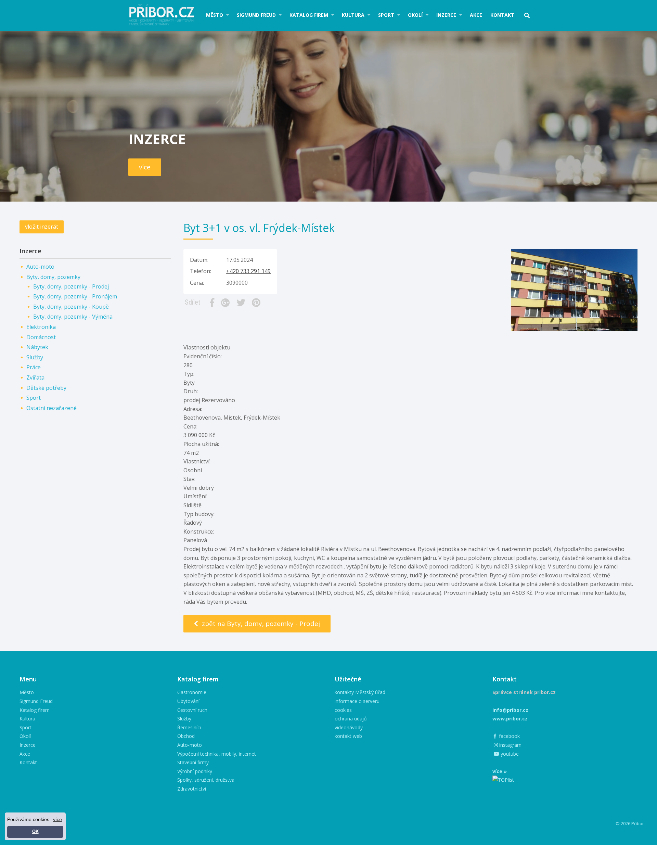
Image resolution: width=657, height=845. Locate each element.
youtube (509, 754)
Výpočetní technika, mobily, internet (216, 754)
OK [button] (35, 831)
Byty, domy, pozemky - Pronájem (75, 296)
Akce (476, 15)
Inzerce (446, 15)
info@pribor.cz (510, 710)
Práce (33, 367)
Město (214, 15)
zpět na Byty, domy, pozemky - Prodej (260, 623)
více (145, 167)
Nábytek (37, 347)
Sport (386, 15)
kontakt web (348, 736)
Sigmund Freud (256, 15)
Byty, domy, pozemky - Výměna (73, 316)
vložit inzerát (41, 226)
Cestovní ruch (192, 710)
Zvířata (35, 377)
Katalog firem (308, 15)
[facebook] (213, 302)
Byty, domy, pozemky (53, 277)
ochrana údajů (351, 718)
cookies (343, 710)
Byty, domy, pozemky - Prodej (71, 286)
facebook (509, 736)
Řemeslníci (189, 727)
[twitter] (242, 302)
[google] (227, 302)
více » (499, 771)
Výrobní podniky (194, 771)
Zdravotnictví (191, 788)
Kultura (353, 15)
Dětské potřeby (46, 388)
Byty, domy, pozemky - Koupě (71, 306)
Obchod (186, 736)
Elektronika (41, 327)
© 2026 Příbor (630, 823)
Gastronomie (191, 692)
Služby (34, 357)
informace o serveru (357, 701)
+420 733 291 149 (248, 271)
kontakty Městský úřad (360, 692)
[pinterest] (257, 302)
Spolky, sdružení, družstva (205, 780)
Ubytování (188, 701)
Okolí (415, 15)
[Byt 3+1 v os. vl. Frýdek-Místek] (574, 253)
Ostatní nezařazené (51, 408)
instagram (509, 745)
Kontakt (502, 15)
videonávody (349, 727)
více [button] (57, 819)
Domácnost (41, 337)
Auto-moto (40, 266)
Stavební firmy (193, 762)
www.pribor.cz (510, 718)
